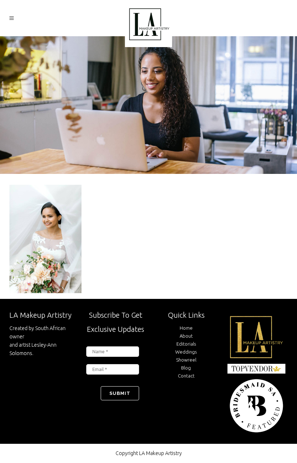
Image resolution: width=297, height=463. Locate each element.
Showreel (186, 359)
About (186, 335)
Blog (186, 367)
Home (186, 327)
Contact (186, 375)
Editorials (186, 343)
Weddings (186, 351)
